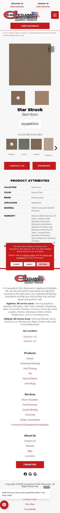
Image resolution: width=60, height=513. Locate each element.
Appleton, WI (30, 336)
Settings (43, 264)
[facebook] (25, 474)
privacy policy (29, 255)
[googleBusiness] (30, 474)
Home (5, 33)
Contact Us (17, 165)
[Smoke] (24, 144)
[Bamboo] (12, 144)
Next (55, 96)
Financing (44, 165)
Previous (4, 96)
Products (24, 33)
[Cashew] (36, 144)
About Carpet (14, 33)
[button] (30, 26)
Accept (16, 264)
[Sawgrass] (48, 144)
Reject (30, 264)
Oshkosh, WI (30, 341)
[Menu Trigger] (55, 15)
